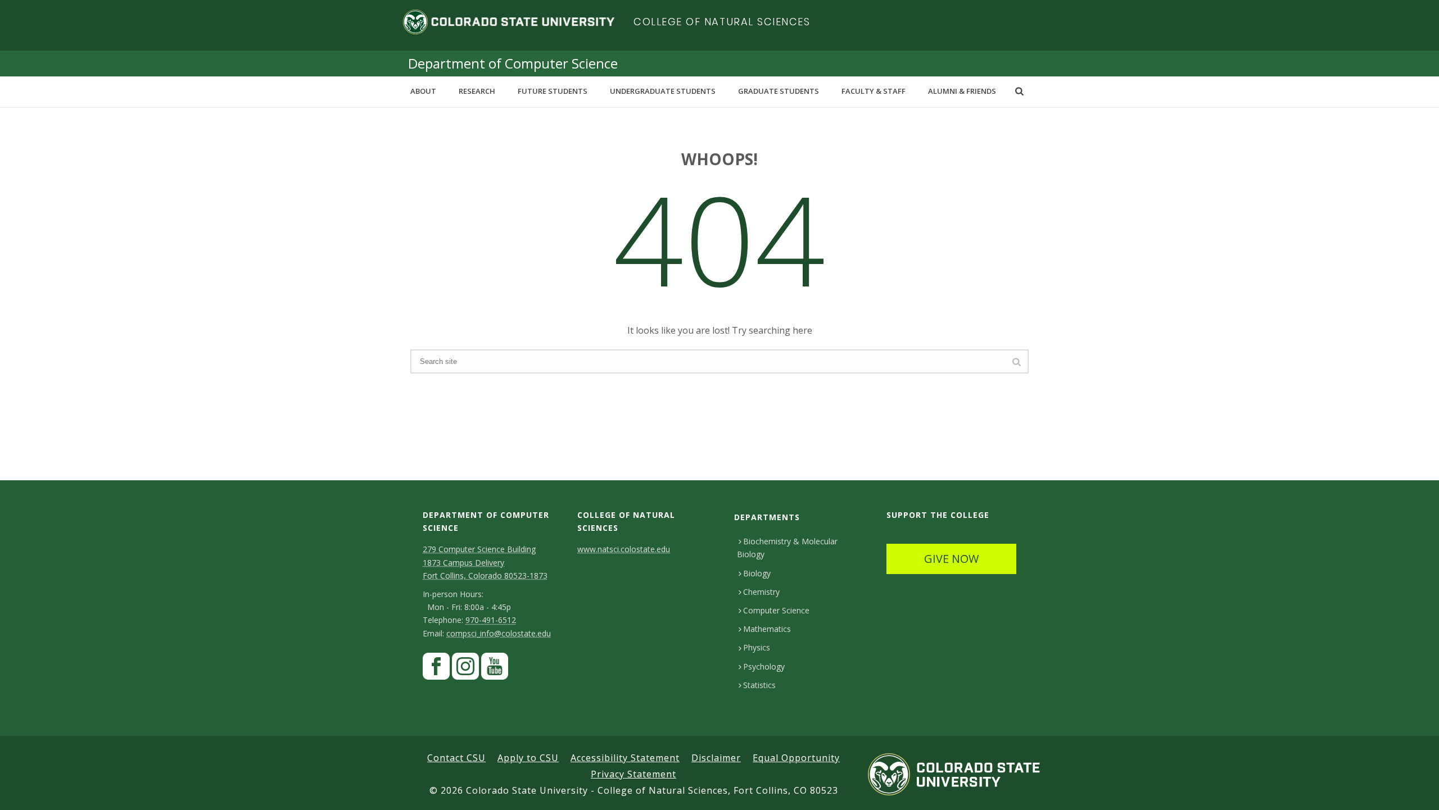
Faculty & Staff (873, 91)
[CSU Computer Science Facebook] (436, 669)
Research (477, 91)
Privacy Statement (633, 774)
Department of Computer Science (513, 63)
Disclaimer (716, 758)
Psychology (764, 666)
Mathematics (767, 629)
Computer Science (776, 610)
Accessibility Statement (625, 758)
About (423, 91)
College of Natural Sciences (722, 21)
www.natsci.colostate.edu (623, 549)
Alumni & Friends (962, 91)
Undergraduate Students (663, 91)
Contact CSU (456, 758)
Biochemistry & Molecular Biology (787, 547)
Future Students (552, 91)
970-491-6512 (490, 620)
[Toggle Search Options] (1019, 91)
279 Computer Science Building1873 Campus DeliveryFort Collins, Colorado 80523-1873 (485, 562)
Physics (756, 647)
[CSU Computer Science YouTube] (494, 669)
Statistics (759, 685)
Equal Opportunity (796, 758)
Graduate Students (778, 91)
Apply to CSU (528, 758)
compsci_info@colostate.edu (498, 633)
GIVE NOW (951, 558)
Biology (757, 573)
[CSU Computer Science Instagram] (465, 669)
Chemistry (761, 591)
